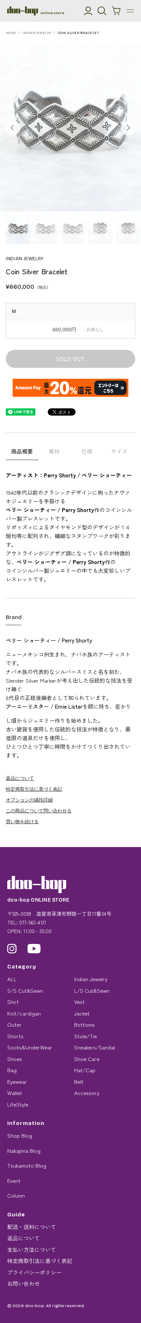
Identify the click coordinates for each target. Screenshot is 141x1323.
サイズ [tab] (119, 451)
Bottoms (84, 1024)
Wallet (14, 1092)
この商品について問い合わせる (39, 810)
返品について (20, 777)
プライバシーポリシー (34, 1272)
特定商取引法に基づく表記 (34, 788)
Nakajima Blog (23, 1150)
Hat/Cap (84, 1070)
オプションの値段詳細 (29, 799)
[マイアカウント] (88, 11)
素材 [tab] (54, 451)
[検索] (102, 11)
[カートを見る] (116, 11)
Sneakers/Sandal (94, 1047)
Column (16, 1195)
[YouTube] (34, 948)
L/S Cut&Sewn (92, 990)
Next (128, 128)
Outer (14, 1024)
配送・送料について (31, 1226)
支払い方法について (31, 1249)
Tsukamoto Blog (26, 1165)
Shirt (13, 1001)
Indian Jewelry (36, 33)
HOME (11, 33)
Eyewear (17, 1081)
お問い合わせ (23, 1283)
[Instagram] (12, 948)
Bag (12, 1070)
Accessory (86, 1092)
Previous (13, 128)
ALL (12, 979)
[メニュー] (130, 10)
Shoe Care (86, 1058)
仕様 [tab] (86, 451)
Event (14, 1180)
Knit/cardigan (24, 1013)
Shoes (14, 1058)
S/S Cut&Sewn (25, 990)
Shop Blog (19, 1135)
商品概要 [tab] (22, 451)
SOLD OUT (70, 358)
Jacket (82, 1013)
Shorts (15, 1036)
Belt (79, 1081)
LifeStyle (17, 1104)
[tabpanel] (70, 127)
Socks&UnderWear (29, 1047)
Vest (79, 1001)
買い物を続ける (22, 821)
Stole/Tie (85, 1036)
